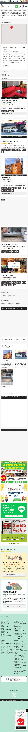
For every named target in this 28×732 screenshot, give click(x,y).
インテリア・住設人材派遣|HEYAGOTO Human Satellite (20, 671)
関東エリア (5, 627)
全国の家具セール (19, 628)
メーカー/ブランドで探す (20, 625)
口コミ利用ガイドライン (7, 644)
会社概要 (4, 640)
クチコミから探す (19, 631)
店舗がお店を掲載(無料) (8, 652)
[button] (11, 28)
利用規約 (4, 642)
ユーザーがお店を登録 (7, 651)
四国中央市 (11, 295)
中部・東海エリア (6, 630)
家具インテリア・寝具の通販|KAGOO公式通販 (20, 663)
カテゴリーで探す (19, 621)
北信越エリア (5, 631)
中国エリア (5, 633)
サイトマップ (5, 654)
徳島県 (3, 303)
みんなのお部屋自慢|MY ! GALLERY (20, 651)
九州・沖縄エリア (6, 636)
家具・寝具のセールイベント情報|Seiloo (20, 648)
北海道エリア (5, 624)
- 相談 (18, 638)
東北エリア (5, 625)
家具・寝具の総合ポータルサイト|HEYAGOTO (20, 645)
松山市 (3, 295)
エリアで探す (5, 621)
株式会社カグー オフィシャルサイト (20, 657)
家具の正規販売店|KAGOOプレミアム (19, 660)
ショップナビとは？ (7, 649)
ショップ (7, 616)
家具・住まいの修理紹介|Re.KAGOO (20, 666)
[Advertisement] (14, 211)
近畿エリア (5, 628)
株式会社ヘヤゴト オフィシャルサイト (20, 642)
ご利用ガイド (5, 648)
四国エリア (5, 634)
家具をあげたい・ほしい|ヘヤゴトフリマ (20, 654)
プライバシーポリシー (7, 646)
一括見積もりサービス (20, 634)
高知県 (18, 303)
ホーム (2, 616)
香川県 (10, 303)
